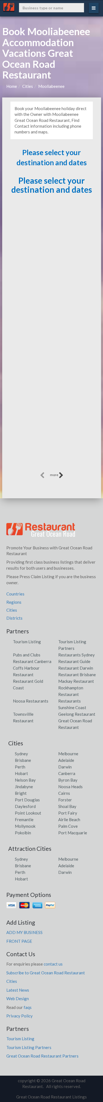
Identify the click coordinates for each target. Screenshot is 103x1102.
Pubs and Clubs (26, 654)
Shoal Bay (67, 806)
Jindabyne (24, 786)
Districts (14, 618)
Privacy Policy (19, 1015)
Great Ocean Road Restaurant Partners (42, 1055)
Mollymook (25, 826)
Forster (65, 799)
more (54, 475)
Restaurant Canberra (32, 661)
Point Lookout (28, 812)
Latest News (17, 990)
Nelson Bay (25, 779)
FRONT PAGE (19, 941)
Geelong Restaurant (76, 714)
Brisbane (23, 760)
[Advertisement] (51, 419)
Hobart (21, 773)
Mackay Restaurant (76, 681)
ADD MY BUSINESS (24, 932)
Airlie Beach (69, 819)
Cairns (64, 793)
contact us (53, 963)
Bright (21, 793)
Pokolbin (23, 832)
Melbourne (68, 753)
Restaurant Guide (74, 661)
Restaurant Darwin (75, 667)
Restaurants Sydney (76, 654)
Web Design (17, 998)
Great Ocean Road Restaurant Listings (51, 1096)
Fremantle (24, 819)
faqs (28, 1007)
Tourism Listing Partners (28, 1047)
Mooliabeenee (51, 86)
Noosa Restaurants (30, 700)
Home (11, 86)
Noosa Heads (70, 786)
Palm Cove (68, 826)
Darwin (65, 766)
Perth (20, 766)
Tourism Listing (27, 641)
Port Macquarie (72, 832)
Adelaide (66, 760)
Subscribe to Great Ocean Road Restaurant (45, 972)
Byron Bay (67, 779)
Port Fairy (67, 812)
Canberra (66, 773)
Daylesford (25, 806)
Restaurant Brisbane (77, 674)
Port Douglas (27, 799)
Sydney (21, 753)
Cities (27, 86)
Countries (15, 593)
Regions (13, 602)
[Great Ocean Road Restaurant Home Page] (40, 532)
